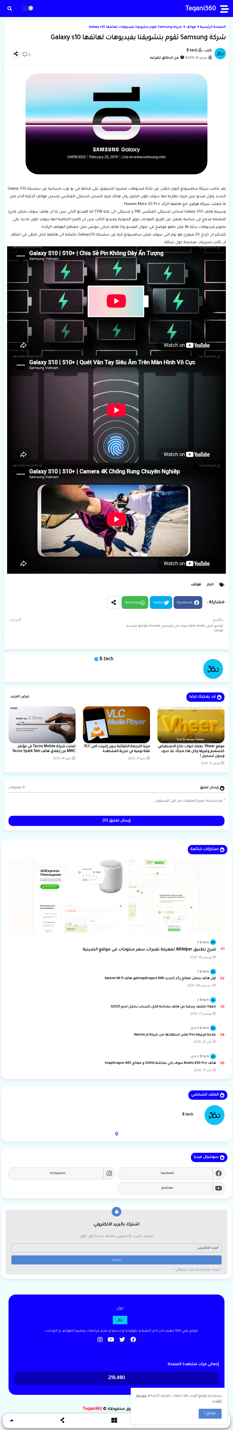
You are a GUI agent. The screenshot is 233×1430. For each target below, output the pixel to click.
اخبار (210, 585)
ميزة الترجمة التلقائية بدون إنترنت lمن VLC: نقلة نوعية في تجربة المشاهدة (116, 749)
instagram (58, 1173)
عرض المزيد (20, 697)
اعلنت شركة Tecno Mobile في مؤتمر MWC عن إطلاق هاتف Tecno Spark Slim (44, 749)
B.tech (106, 659)
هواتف (191, 27)
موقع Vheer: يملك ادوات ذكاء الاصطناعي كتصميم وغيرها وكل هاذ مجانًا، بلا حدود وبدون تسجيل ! (191, 751)
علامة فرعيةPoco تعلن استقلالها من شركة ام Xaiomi (175, 1035)
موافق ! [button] (210, 1414)
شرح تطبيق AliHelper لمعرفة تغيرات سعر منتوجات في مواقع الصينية (149, 950)
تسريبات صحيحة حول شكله (189, 242)
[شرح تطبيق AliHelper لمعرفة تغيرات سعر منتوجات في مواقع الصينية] (116, 896)
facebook (167, 1173)
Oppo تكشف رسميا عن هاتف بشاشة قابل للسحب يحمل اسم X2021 (163, 1007)
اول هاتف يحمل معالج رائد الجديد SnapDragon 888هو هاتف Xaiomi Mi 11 (160, 978)
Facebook (185, 603)
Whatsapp (133, 603)
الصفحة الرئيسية (213, 27)
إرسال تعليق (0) (116, 821)
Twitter (158, 603)
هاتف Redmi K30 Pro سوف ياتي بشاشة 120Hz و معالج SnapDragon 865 (160, 1063)
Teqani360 (200, 9)
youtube (167, 1188)
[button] (9, 8)
